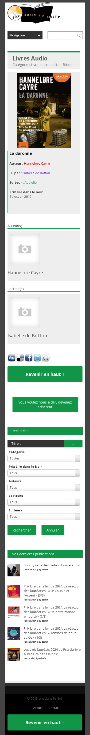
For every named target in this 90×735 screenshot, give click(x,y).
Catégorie (17, 452)
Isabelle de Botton (36, 173)
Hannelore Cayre (37, 163)
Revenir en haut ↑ (45, 374)
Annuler (52, 530)
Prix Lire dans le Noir (25, 466)
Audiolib (30, 182)
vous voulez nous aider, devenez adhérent (45, 404)
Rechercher (21, 530)
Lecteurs (16, 496)
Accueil (38, 708)
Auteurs (15, 481)
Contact (54, 708)
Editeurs (15, 510)
